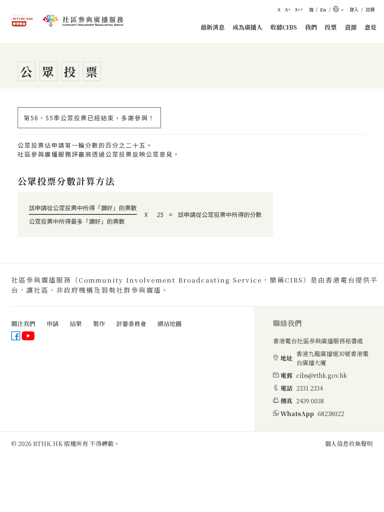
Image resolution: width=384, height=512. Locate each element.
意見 (370, 27)
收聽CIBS (283, 27)
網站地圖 (170, 323)
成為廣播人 (247, 27)
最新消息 (213, 27)
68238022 (331, 413)
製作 (99, 323)
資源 (351, 27)
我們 (311, 27)
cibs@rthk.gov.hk (321, 375)
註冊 (370, 9)
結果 (76, 323)
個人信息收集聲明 (349, 443)
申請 (52, 323)
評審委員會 (131, 323)
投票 (331, 27)
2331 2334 (309, 388)
